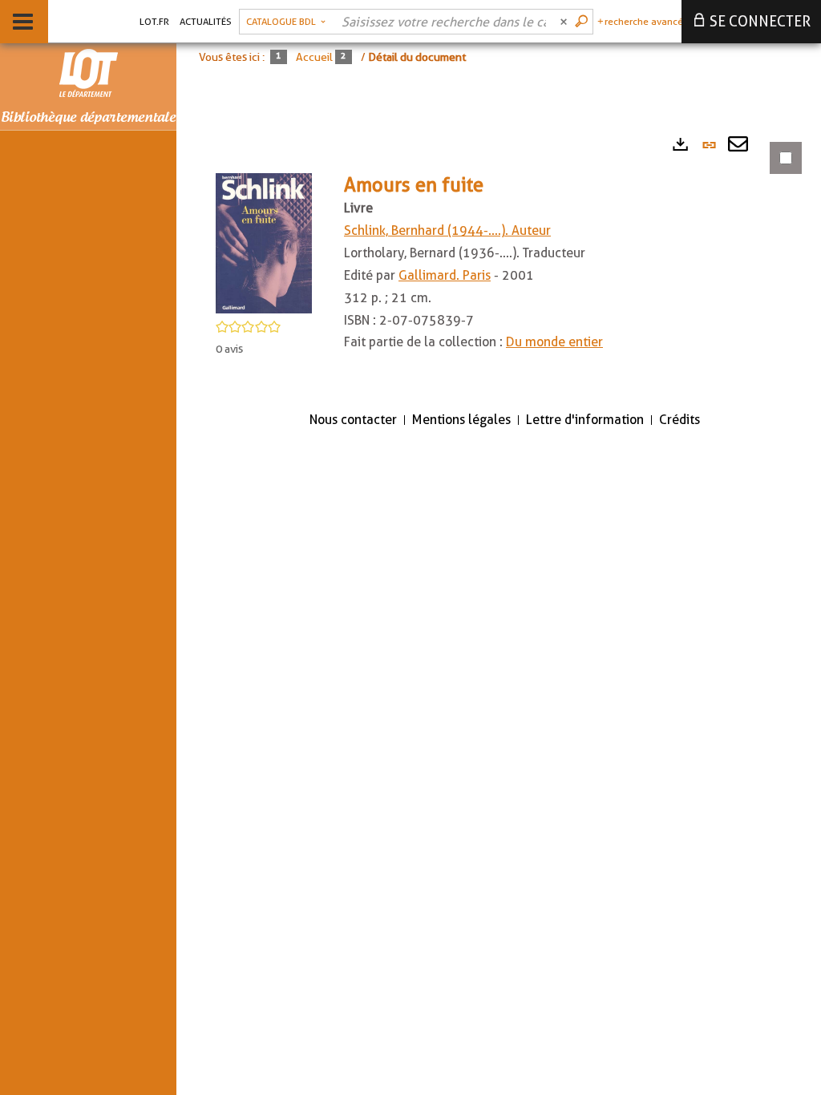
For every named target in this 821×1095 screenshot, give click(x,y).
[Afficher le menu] (23, 21)
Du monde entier (554, 342)
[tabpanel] (499, 262)
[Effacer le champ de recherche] (565, 22)
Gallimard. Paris (444, 275)
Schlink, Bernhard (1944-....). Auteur (447, 230)
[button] (264, 242)
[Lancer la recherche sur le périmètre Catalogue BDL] (582, 22)
